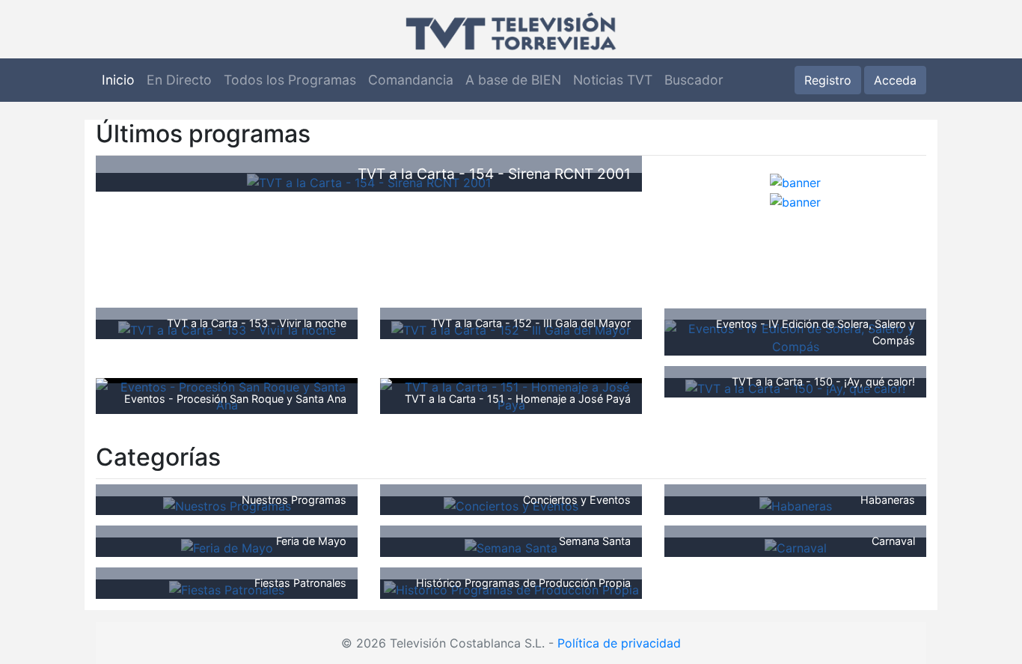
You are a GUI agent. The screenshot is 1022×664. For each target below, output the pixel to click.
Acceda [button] (895, 80)
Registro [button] (827, 80)
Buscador (693, 80)
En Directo (179, 80)
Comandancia (410, 80)
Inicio (118, 80)
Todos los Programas (290, 80)
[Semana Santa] (511, 546)
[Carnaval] (796, 546)
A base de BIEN (513, 80)
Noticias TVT (612, 80)
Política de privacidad (619, 643)
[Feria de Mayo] (227, 546)
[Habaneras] (795, 505)
